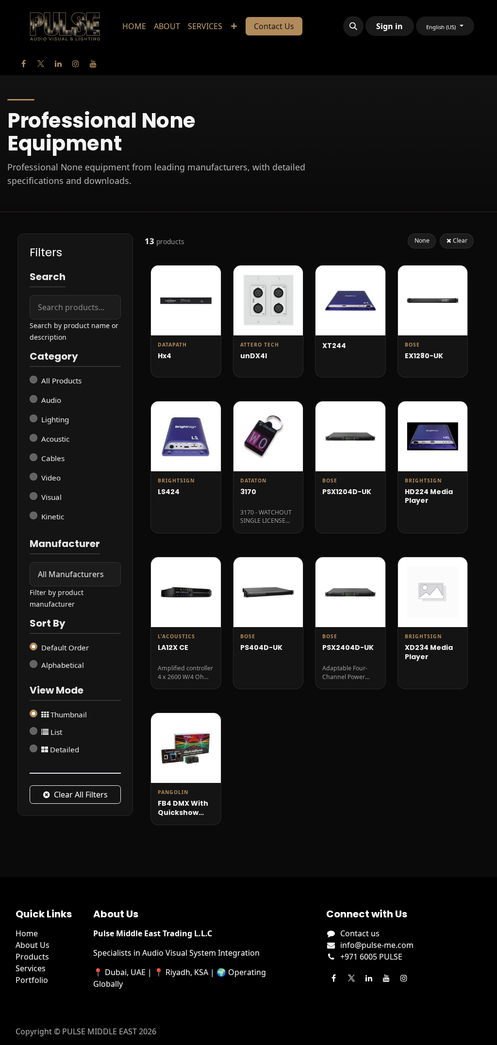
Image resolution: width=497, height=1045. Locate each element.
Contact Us (274, 26)
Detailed (63, 749)
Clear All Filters (81, 794)
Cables (53, 458)
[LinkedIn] (58, 63)
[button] (353, 26)
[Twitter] (41, 63)
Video (51, 477)
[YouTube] (93, 63)
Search (48, 277)
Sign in (389, 26)
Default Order (65, 647)
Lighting (55, 419)
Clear (459, 240)
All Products (61, 380)
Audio (51, 400)
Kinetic (52, 516)
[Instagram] (75, 63)
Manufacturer (65, 544)
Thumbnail (68, 714)
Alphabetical (62, 665)
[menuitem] (134, 26)
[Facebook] (23, 63)
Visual (51, 497)
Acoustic (55, 439)
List (55, 732)
